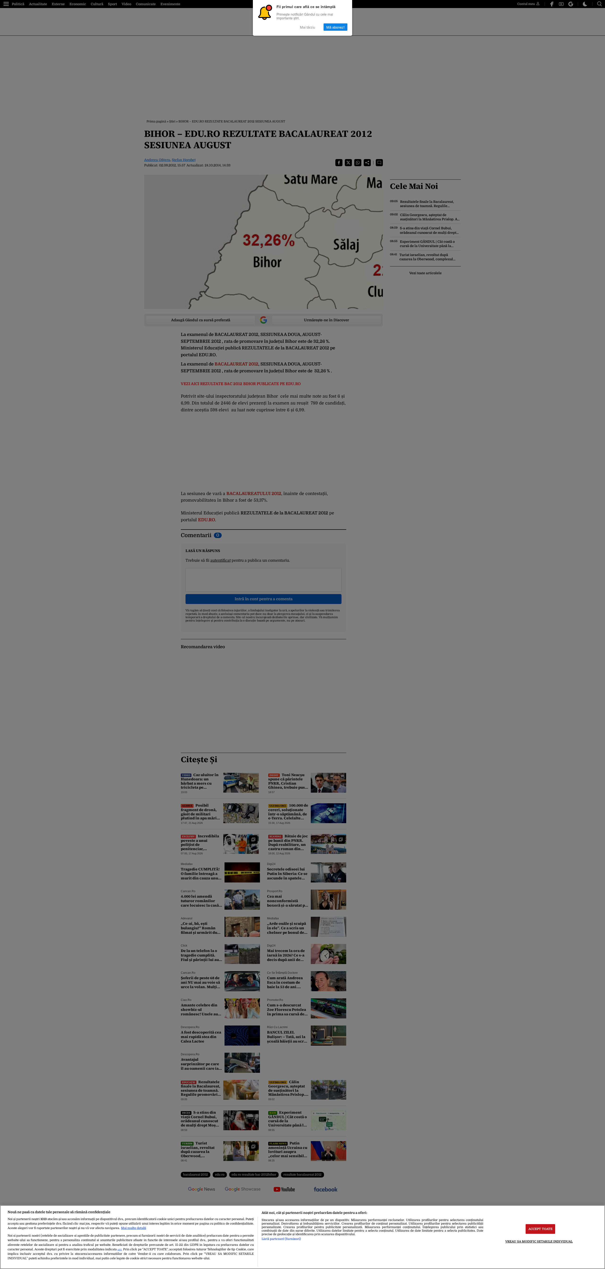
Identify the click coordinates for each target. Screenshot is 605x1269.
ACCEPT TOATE (540, 1229)
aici (119, 1249)
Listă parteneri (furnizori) (281, 1239)
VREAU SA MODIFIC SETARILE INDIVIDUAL (539, 1241)
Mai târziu (307, 27)
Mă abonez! (335, 27)
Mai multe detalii (133, 1228)
